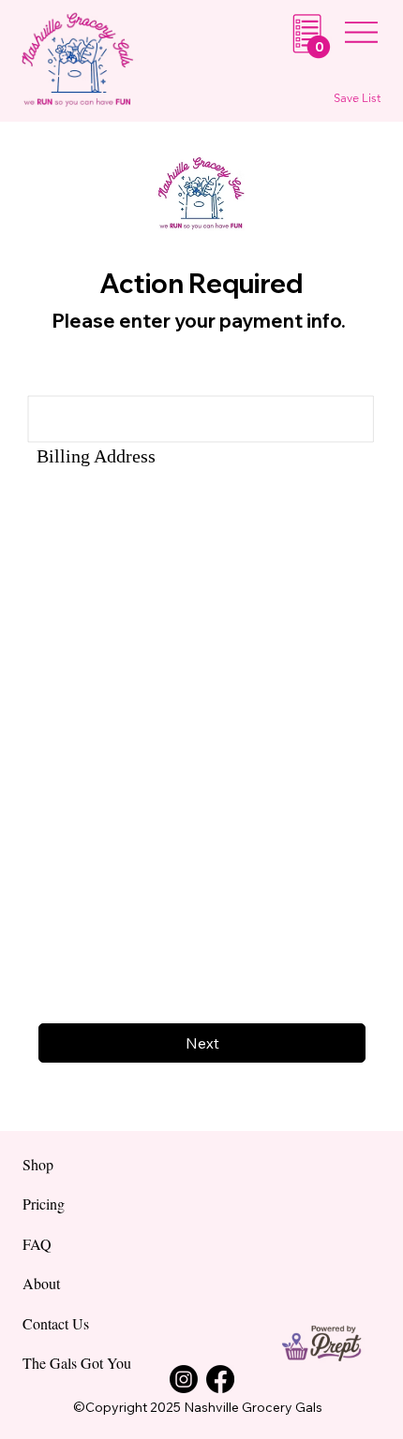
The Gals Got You (76, 1363)
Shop (37, 1164)
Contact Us (55, 1323)
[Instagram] (184, 1379)
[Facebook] (220, 1379)
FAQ (37, 1244)
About (41, 1283)
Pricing (43, 1203)
